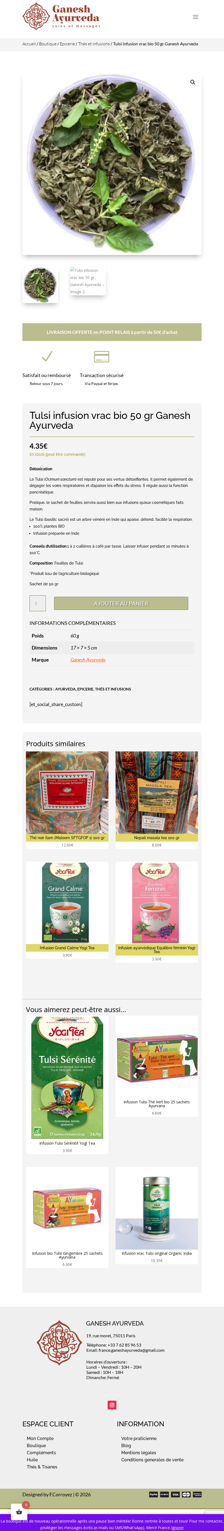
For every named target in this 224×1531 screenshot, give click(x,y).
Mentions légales (138, 1452)
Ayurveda (65, 689)
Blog (126, 1445)
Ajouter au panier (121, 603)
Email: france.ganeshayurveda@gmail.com (125, 1350)
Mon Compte (40, 1438)
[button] (193, 82)
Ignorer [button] (177, 1527)
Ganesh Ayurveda (87, 660)
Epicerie (67, 43)
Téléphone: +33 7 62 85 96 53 (113, 1344)
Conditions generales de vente (152, 1459)
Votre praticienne (139, 1438)
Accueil (29, 43)
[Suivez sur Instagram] (112, 1405)
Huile (32, 1459)
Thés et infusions (94, 43)
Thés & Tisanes (42, 1467)
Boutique (48, 43)
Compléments (41, 1452)
